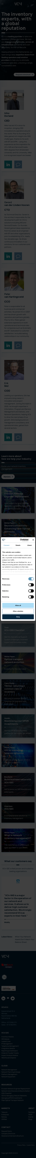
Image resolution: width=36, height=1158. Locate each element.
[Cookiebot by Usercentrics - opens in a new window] (21, 540)
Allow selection (18, 611)
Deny (18, 617)
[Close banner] (33, 540)
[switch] (31, 584)
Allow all (18, 605)
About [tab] (29, 545)
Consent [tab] (6, 545)
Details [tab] (18, 545)
